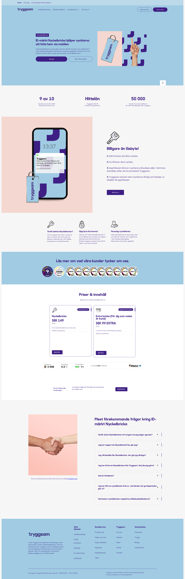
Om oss (119, 532)
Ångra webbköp (100, 542)
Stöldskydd (78, 558)
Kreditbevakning (79, 534)
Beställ (51, 59)
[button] (74, 9)
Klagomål (98, 548)
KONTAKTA (121, 389)
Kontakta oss (99, 532)
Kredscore (138, 532)
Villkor (97, 558)
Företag (26, 3)
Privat (19, 3)
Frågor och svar (100, 537)
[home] (25, 9)
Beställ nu (115, 192)
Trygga (137, 537)
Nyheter (119, 537)
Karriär (118, 548)
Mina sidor (160, 10)
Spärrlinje (77, 548)
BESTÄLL (57, 352)
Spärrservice (144, 10)
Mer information (81, 59)
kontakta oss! (72, 479)
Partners (119, 553)
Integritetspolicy (100, 553)
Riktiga (137, 542)
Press (118, 542)
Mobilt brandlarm (77, 541)
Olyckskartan (139, 548)
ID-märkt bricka (79, 553)
